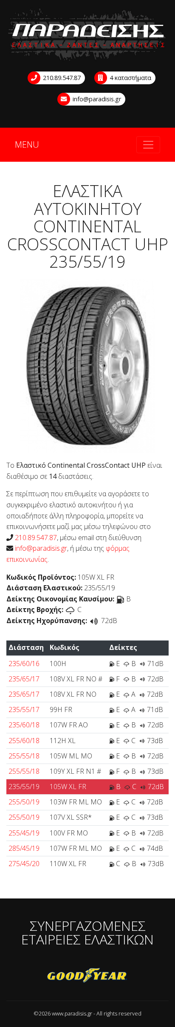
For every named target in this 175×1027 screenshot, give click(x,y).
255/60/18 (24, 740)
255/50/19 (24, 802)
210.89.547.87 (61, 78)
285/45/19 (24, 848)
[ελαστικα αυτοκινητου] (87, 35)
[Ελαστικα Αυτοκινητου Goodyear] (87, 976)
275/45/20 (24, 863)
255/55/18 (24, 756)
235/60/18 (24, 724)
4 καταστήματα (129, 78)
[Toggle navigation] (148, 144)
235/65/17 (24, 679)
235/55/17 (24, 709)
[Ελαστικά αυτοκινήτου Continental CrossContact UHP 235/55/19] (87, 365)
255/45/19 (24, 833)
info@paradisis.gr (96, 99)
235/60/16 (24, 663)
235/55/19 (24, 786)
